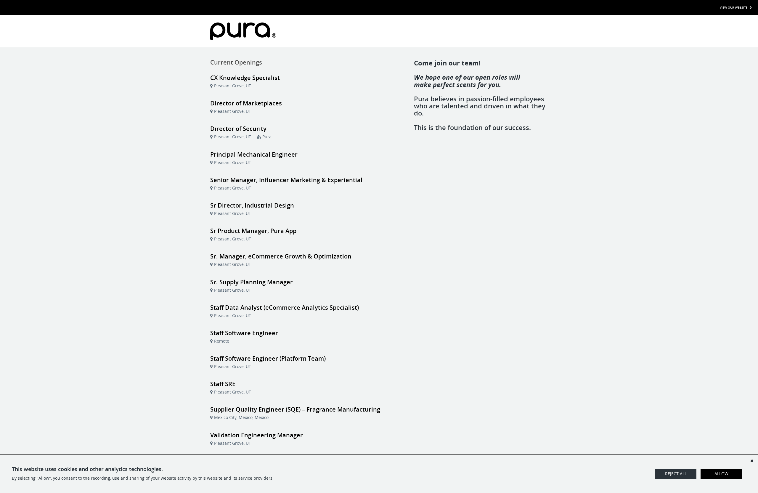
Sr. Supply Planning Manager (251, 282)
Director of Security (238, 129)
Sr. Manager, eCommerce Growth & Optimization (280, 256)
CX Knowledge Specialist (245, 78)
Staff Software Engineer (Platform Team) (268, 358)
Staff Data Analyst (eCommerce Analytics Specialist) (284, 307)
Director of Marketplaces (246, 103)
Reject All (676, 473)
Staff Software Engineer (244, 333)
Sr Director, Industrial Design (252, 205)
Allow (721, 473)
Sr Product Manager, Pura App (253, 231)
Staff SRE (222, 384)
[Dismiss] (752, 461)
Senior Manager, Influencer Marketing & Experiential (286, 180)
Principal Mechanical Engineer (254, 154)
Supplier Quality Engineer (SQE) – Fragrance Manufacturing (295, 409)
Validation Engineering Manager (256, 435)
